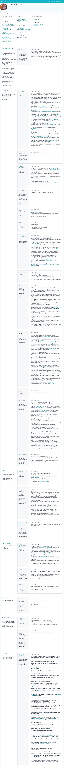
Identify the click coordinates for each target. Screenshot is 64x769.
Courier (4, 32)
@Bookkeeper (42, 101)
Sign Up (48, 1)
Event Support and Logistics (9, 33)
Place (3, 470)
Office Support (6, 37)
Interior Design (21, 19)
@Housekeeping (50, 264)
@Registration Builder (44, 410)
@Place (44, 240)
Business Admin (7, 23)
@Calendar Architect (52, 409)
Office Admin (6, 36)
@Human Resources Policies (45, 547)
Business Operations (8, 24)
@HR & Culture (42, 556)
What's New (59, 1)
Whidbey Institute (7, 48)
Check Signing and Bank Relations (22, 167)
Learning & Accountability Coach (22, 586)
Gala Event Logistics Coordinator (21, 655)
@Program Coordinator (38, 718)
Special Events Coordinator (9, 38)
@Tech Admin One (56, 307)
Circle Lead (5, 28)
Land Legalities (6, 34)
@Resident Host (53, 237)
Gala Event (5, 653)
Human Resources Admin (24, 29)
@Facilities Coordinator (52, 140)
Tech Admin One (7, 40)
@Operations (39, 407)
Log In (53, 1)
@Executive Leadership (55, 169)
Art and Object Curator (39, 17)
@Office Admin (47, 336)
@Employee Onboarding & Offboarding (40, 136)
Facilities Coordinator (23, 17)
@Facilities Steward (43, 474)
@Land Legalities (42, 106)
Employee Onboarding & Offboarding (22, 545)
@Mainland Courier (54, 341)
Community (5, 598)
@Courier (43, 144)
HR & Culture (6, 543)
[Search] (5, 2)
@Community (34, 212)
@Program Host (43, 237)
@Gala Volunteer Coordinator (43, 667)
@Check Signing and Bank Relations (47, 111)
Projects (8, 13)
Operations (5, 17)
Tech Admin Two (7, 41)
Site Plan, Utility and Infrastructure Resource (22, 524)
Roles (3, 13)
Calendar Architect (22, 37)
